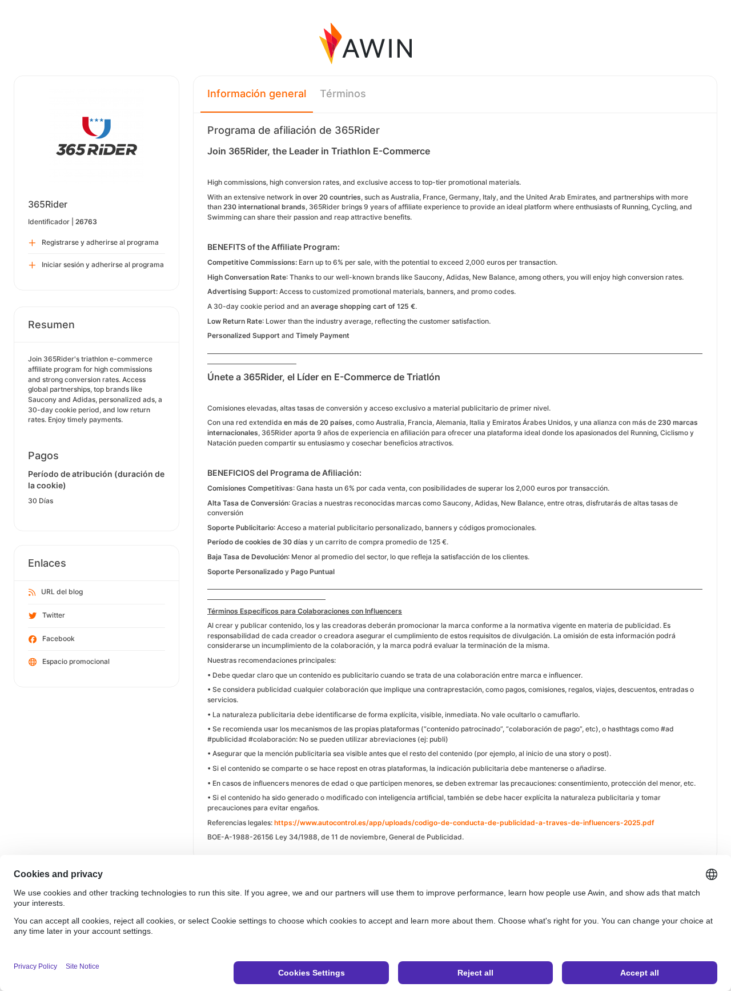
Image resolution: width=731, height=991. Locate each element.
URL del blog (62, 591)
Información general (256, 93)
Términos (343, 93)
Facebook (58, 638)
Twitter (53, 615)
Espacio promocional (76, 661)
